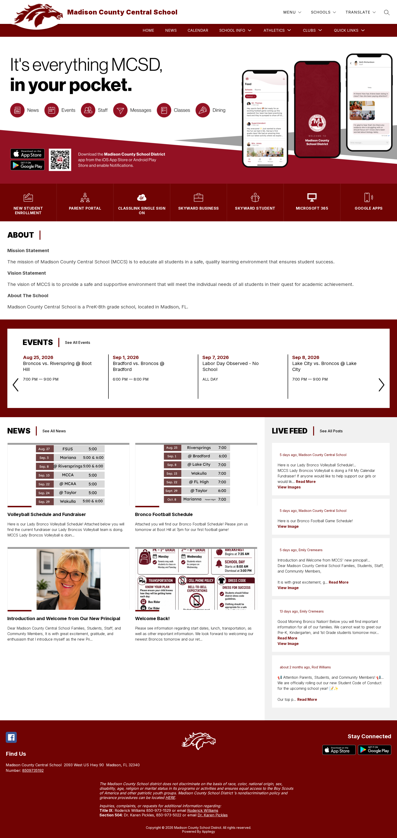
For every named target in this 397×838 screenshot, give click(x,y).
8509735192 (33, 770)
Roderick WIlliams (202, 810)
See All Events (77, 342)
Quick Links (346, 30)
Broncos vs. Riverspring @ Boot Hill (57, 366)
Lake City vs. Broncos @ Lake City (324, 366)
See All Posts (331, 431)
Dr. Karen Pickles (213, 815)
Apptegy (208, 831)
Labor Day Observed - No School (230, 366)
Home (148, 30)
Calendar (198, 30)
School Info (232, 30)
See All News (54, 431)
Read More (306, 481)
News (171, 30)
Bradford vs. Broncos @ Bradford (138, 366)
